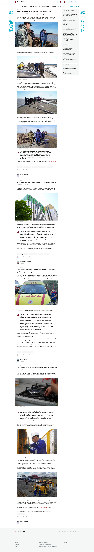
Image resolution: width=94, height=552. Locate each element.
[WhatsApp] (20, 170)
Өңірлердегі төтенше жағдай (39, 167)
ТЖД (32, 352)
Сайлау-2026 (59, 6)
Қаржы (26, 254)
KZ (64, 1)
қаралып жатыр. (45, 347)
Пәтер (21, 254)
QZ (66, 1)
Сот (17, 254)
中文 (72, 1)
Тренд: (16, 6)
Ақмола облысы (27, 167)
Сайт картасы (66, 538)
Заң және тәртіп (30, 6)
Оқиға (16, 538)
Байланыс (66, 540)
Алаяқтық (40, 254)
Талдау (50, 1)
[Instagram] (17, 170)
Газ (17, 511)
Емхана (18, 352)
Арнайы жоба (42, 6)
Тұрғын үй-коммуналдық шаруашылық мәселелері (38, 511)
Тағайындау (24, 6)
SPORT (55, 1)
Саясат (16, 540)
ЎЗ (75, 1)
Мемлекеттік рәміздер (44, 542)
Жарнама (65, 542)
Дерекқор (36, 6)
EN (69, 1)
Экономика (17, 544)
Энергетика (22, 511)
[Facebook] (27, 170)
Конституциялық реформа (50, 6)
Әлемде (16, 546)
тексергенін (53, 161)
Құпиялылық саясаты (43, 540)
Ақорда (19, 6)
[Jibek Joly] (72, 6)
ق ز (74, 1)
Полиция (46, 254)
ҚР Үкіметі (19, 167)
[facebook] (67, 531)
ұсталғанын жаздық (24, 249)
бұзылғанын (44, 507)
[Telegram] (23, 170)
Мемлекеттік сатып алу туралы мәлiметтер (48, 546)
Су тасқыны (49, 167)
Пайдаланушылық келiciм (44, 538)
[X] (30, 170)
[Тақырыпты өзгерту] (61, 2)
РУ (68, 1)
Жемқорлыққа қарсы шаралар (45, 544)
